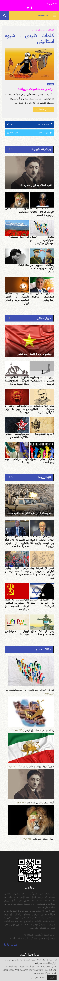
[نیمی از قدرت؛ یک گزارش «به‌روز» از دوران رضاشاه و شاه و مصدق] (42, 559)
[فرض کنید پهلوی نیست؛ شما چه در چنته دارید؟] (17, 559)
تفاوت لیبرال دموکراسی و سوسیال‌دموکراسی (42, 240)
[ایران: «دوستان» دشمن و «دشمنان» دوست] (42, 368)
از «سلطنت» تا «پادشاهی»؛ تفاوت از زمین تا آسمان (42, 211)
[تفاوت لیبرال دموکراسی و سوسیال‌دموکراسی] (42, 228)
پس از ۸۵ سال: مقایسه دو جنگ (42, 633)
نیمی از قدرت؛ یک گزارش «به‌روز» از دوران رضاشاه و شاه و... (42, 573)
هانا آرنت (23, 265)
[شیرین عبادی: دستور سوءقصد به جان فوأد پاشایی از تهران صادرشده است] (17, 528)
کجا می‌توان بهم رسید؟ (17, 461)
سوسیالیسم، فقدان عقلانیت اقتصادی (17, 436)
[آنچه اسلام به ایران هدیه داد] (29, 172)
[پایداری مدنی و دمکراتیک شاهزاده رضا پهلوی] (42, 284)
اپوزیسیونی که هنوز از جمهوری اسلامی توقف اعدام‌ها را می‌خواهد (17, 605)
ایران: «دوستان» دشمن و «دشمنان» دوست (42, 380)
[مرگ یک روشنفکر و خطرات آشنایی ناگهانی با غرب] (42, 397)
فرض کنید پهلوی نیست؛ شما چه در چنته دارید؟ (17, 571)
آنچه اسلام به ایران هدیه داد (36, 185)
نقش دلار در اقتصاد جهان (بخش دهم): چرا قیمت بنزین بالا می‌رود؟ (42, 541)
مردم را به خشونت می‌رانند (36, 89)
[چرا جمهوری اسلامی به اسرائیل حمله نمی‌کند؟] (42, 591)
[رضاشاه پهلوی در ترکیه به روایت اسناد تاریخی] (42, 256)
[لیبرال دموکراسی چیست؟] (17, 622)
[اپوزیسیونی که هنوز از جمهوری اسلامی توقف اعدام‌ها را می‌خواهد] (17, 591)
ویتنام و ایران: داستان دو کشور (34, 354)
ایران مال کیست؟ (19, 237)
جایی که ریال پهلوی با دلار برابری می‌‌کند (35, 767)
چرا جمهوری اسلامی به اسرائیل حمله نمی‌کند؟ (42, 603)
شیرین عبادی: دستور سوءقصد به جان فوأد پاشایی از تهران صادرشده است (17, 541)
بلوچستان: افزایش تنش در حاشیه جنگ (30, 513)
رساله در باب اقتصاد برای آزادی (39, 730)
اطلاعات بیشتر (38, 977)
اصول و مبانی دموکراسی (17, 210)
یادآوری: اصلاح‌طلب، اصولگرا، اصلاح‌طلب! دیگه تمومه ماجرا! (17, 380)
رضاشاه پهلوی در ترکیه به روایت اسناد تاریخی (42, 268)
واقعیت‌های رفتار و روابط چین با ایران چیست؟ (17, 409)
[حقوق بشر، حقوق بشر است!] (42, 450)
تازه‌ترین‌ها (44, 477)
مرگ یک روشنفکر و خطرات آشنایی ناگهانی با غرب (42, 409)
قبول (52, 978)
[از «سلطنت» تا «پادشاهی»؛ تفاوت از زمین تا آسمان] (42, 200)
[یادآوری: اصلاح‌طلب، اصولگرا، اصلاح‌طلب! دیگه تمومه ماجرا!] (17, 368)
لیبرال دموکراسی (43, 15)
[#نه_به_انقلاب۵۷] (42, 425)
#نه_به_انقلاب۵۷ (44, 434)
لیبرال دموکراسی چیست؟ (17, 633)
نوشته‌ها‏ (50, 84)
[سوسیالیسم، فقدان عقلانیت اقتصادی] (17, 425)
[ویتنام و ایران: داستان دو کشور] (29, 341)
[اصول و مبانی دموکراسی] (17, 200)
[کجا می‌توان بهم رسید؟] (17, 450)
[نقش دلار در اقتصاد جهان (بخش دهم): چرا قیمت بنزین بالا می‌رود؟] (42, 528)
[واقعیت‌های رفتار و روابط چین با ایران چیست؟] (17, 397)
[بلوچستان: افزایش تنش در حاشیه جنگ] (29, 500)
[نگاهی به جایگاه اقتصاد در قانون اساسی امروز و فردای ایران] (17, 284)
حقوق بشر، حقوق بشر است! (42, 461)
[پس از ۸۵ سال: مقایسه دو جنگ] (42, 622)
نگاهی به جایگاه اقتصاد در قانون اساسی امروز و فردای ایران (17, 298)
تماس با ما (51, 3)
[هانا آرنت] (17, 256)
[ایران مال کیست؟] (17, 228)
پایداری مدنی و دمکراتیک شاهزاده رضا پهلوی (42, 296)
